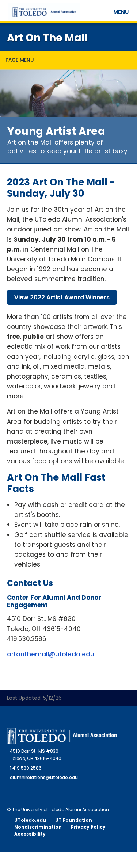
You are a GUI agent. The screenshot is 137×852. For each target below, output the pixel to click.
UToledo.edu (30, 820)
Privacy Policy (88, 827)
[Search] (107, 9)
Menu (122, 12)
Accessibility (30, 834)
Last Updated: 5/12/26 (34, 698)
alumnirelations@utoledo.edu (44, 777)
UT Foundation (73, 820)
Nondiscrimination (38, 827)
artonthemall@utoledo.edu (50, 654)
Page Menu (19, 60)
